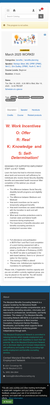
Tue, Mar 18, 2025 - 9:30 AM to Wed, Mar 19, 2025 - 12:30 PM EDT (23, 84)
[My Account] (33, 10)
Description (11, 109)
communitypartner (37, 97)
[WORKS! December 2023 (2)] (25, 39)
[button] (45, 34)
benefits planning (31, 60)
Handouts (36, 109)
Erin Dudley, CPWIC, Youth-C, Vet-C (26, 66)
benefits (19, 60)
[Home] (14, 10)
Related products (35, 115)
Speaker (24, 109)
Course (20, 115)
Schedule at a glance (13, 89)
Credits (10, 115)
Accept (8, 401)
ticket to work (10, 100)
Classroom (25, 50)
